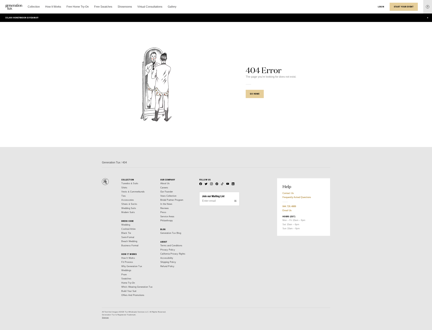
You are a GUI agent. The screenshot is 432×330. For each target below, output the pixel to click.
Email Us (287, 210)
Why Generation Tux (131, 266)
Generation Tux (111, 162)
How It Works (128, 258)
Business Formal (129, 245)
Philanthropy (166, 220)
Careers (164, 187)
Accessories (127, 200)
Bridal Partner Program (171, 200)
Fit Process (127, 262)
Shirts (124, 187)
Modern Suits (128, 212)
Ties (123, 196)
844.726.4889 (289, 206)
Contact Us (288, 193)
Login (381, 6)
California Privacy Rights (172, 254)
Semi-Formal (127, 237)
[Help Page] (427, 7)
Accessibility (166, 258)
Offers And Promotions (132, 295)
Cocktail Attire (128, 229)
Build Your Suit (128, 291)
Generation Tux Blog (170, 233)
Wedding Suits (128, 208)
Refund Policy (167, 266)
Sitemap (105, 318)
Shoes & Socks (129, 204)
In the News (166, 204)
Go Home (254, 94)
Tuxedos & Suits (129, 183)
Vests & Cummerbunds (133, 191)
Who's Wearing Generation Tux (137, 287)
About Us (165, 183)
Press (163, 212)
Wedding (125, 224)
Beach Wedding (129, 241)
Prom (124, 274)
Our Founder (166, 191)
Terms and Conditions (171, 245)
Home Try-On (128, 283)
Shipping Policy (168, 262)
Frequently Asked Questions (296, 197)
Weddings (126, 270)
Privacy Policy (167, 249)
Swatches (126, 278)
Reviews (164, 208)
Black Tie (126, 233)
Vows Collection (168, 196)
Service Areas (167, 216)
